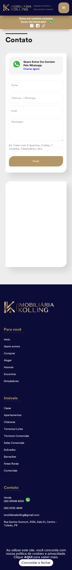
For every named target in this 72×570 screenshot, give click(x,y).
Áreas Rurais (11, 463)
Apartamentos (12, 415)
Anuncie (8, 367)
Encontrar (10, 374)
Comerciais (10, 470)
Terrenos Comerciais (16, 436)
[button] (63, 7)
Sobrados (10, 450)
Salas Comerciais (14, 443)
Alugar (8, 360)
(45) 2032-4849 (13, 508)
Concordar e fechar (36, 562)
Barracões (10, 457)
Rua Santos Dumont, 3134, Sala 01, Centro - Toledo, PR (30, 524)
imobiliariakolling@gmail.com (21, 515)
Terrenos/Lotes (13, 429)
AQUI (28, 557)
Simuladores (11, 381)
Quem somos (12, 346)
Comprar (9, 353)
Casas (7, 408)
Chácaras (9, 422)
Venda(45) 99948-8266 (14, 499)
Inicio (7, 339)
